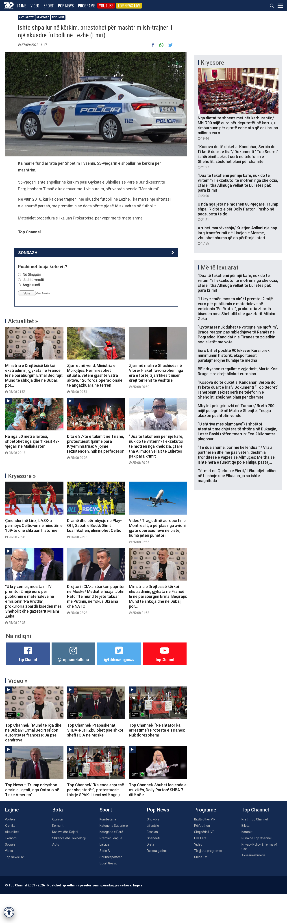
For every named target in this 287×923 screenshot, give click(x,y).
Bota (57, 810)
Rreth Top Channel (254, 819)
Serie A (105, 851)
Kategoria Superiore (114, 825)
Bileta (245, 825)
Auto (55, 844)
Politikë (10, 819)
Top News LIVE (128, 6)
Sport (48, 6)
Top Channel (28, 659)
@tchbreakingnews (119, 659)
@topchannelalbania (73, 659)
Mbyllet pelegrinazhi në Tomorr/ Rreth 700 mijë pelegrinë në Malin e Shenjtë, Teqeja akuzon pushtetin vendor (236, 410)
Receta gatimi (157, 851)
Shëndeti (153, 838)
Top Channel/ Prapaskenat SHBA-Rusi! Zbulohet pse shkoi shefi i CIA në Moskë (95, 730)
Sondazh (27, 252)
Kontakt (246, 832)
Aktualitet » (23, 321)
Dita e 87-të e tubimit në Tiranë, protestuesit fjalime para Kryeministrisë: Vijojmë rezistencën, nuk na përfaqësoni (96, 447)
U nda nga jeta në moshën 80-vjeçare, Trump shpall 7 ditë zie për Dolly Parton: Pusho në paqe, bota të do (238, 211)
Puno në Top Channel (256, 838)
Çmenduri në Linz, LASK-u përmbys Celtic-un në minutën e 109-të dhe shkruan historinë (34, 528)
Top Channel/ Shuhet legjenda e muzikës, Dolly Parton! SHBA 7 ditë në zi (158, 790)
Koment (57, 825)
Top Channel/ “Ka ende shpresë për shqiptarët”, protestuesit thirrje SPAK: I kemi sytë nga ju (95, 790)
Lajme (21, 6)
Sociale (10, 844)
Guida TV (200, 857)
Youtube (106, 6)
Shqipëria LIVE (204, 832)
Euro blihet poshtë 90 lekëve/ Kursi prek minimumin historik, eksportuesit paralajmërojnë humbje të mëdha (234, 355)
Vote (27, 293)
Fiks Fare (200, 838)
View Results (43, 293)
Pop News (66, 6)
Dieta (150, 844)
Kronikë (10, 825)
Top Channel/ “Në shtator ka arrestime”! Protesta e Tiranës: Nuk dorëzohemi (157, 730)
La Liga (104, 844)
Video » (18, 680)
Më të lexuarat (219, 267)
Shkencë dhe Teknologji (69, 838)
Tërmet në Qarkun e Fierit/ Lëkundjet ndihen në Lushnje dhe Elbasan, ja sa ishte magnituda (238, 475)
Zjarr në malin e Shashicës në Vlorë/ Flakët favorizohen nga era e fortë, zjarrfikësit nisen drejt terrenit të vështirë (156, 376)
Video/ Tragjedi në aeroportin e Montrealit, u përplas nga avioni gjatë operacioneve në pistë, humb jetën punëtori (157, 531)
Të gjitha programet (208, 851)
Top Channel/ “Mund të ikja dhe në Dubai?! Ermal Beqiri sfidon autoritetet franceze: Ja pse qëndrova (33, 732)
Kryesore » (22, 476)
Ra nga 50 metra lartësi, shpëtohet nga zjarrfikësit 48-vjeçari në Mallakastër (32, 444)
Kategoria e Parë (111, 832)
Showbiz (153, 819)
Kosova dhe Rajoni (65, 832)
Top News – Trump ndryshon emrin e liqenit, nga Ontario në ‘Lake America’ (32, 790)
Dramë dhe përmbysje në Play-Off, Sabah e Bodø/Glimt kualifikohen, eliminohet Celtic (94, 528)
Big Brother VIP (204, 819)
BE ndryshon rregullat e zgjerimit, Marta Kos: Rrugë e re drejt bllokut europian (238, 371)
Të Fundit (58, 17)
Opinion (57, 819)
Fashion (152, 832)
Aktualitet (26, 17)
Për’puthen (202, 825)
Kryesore (43, 17)
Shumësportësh (111, 857)
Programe (86, 6)
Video (34, 6)
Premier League (111, 838)
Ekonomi (11, 838)
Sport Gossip (108, 863)
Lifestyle (153, 825)
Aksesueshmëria (253, 855)
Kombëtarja (108, 819)
